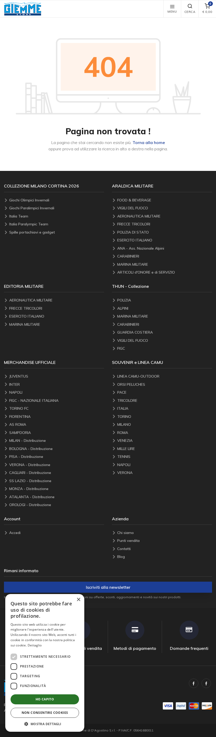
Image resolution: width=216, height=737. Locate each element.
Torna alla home (148, 142)
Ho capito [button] (45, 699)
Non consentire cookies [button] (45, 712)
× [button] (78, 600)
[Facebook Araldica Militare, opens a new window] (206, 683)
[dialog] (44, 663)
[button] (22, 8)
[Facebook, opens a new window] (193, 683)
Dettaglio (35, 645)
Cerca (189, 12)
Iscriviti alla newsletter (108, 587)
